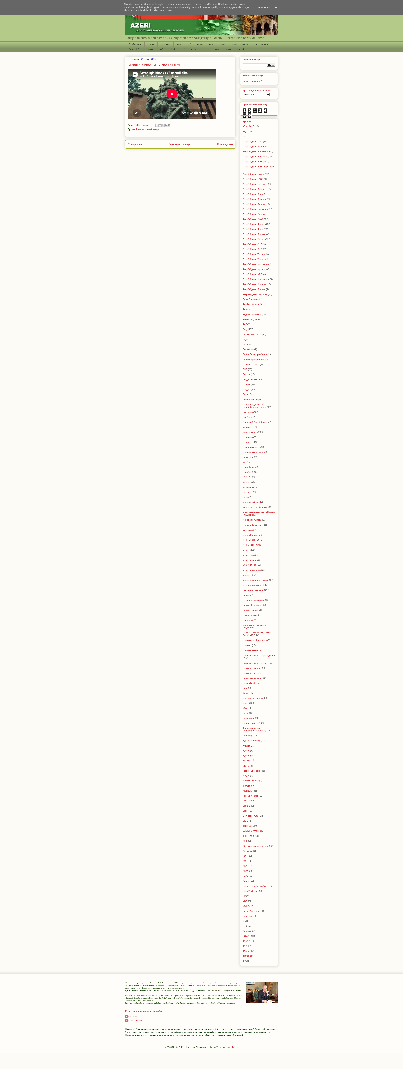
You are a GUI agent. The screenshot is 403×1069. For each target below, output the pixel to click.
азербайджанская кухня (255, 294)
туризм (246, 745)
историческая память (254, 452)
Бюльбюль (248, 349)
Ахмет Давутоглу (251, 319)
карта (179, 44)
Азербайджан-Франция (255, 269)
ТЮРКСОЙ (248, 760)
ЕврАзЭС (247, 417)
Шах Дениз (248, 800)
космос (246, 482)
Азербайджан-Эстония (254, 284)
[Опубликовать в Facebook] (165, 125)
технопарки (249, 718)
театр (245, 713)
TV (189, 44)
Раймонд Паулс (251, 673)
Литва (246, 497)
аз (244, 136)
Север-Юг (248, 693)
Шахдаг (246, 805)
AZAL (245, 876)
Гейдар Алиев (250, 379)
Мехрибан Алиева (252, 520)
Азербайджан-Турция (254, 254)
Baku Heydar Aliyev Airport (256, 886)
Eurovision (248, 916)
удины (246, 765)
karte (173, 49)
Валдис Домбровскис (253, 359)
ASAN (246, 871)
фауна (246, 775)
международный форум (255, 507)
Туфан (246, 750)
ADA (245, 856)
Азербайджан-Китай (253, 219)
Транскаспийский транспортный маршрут (255, 729)
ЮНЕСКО (248, 850)
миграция (248, 530)
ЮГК (245, 841)
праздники (165, 44)
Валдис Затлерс (251, 364)
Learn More (263, 7)
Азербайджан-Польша (254, 234)
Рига (245, 688)
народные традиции (253, 590)
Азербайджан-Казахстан (255, 209)
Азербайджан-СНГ (252, 244)
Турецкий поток (251, 740)
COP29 (246, 906)
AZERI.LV (132, 1016)
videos (217, 49)
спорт (246, 703)
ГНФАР (246, 384)
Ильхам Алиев (250, 432)
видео (223, 44)
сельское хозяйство (253, 698)
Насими (247, 595)
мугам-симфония (252, 570)
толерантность (250, 723)
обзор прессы (250, 615)
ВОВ (245, 369)
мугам (246, 550)
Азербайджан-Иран (253, 194)
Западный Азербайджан (255, 422)
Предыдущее (225, 144)
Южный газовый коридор (255, 846)
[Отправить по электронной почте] (157, 125)
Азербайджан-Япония (254, 289)
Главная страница (179, 144)
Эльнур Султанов (252, 831)
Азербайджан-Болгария (255, 161)
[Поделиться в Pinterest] (168, 125)
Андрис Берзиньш (252, 314)
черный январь (152, 129)
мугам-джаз (249, 555)
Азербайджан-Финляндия (256, 264)
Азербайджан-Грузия (253, 174)
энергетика (248, 836)
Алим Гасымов (250, 299)
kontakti (240, 49)
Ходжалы (247, 791)
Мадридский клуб (252, 502)
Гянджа (246, 389)
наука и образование (253, 600)
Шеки (245, 811)
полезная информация (255, 640)
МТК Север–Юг (251, 545)
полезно (247, 645)
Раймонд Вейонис (252, 668)
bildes (204, 49)
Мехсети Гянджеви (252, 525)
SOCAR (246, 936)
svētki (162, 49)
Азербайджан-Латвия (254, 224)
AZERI (246, 881)
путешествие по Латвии (255, 663)
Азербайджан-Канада (254, 214)
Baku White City (250, 891)
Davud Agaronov (251, 911)
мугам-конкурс (250, 560)
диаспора (248, 412)
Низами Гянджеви (252, 605)
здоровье (247, 427)
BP (244, 896)
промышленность (252, 650)
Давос (246, 394)
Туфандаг (248, 755)
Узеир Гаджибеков (252, 771)
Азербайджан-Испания (254, 199)
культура (247, 487)
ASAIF (246, 866)
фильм (246, 785)
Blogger (234, 1047)
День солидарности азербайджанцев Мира (254, 405)
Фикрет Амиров (251, 780)
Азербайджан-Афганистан (256, 151)
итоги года (248, 457)
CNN (245, 901)
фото (211, 44)
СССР (246, 708)
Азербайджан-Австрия (254, 146)
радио (200, 44)
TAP (245, 946)
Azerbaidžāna (135, 49)
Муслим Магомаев (252, 585)
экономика (248, 825)
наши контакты (261, 44)
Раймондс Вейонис (253, 678)
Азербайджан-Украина (254, 259)
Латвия (151, 44)
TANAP (246, 941)
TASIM (246, 951)
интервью (248, 437)
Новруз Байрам (251, 610)
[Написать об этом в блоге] (160, 125)
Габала (246, 374)
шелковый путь (250, 816)
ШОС (245, 821)
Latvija (150, 49)
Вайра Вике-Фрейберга (255, 354)
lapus (228, 49)
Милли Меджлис (251, 535)
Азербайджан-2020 (252, 141)
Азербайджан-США (252, 249)
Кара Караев (249, 467)
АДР (245, 131)
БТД (245, 339)
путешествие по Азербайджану (259, 655)
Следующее (135, 144)
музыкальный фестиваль (255, 580)
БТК (245, 344)
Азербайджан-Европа (254, 184)
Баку (245, 329)
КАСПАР (247, 477)
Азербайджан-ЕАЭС (253, 179)
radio (193, 49)
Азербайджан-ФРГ (252, 274)
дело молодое (250, 399)
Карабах (140, 129)
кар (244, 462)
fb (244, 921)
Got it (276, 7)
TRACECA (248, 956)
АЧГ (245, 324)
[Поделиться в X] (163, 125)
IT (244, 926)
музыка (246, 575)
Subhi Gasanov (135, 1020)
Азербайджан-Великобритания (259, 166)
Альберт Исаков (251, 304)
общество (248, 620)
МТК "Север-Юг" (251, 540)
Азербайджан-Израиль (254, 189)
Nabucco (247, 931)
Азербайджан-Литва (253, 229)
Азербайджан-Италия (254, 204)
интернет (247, 442)
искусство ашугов (252, 447)
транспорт (248, 735)
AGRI (245, 861)
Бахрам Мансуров (252, 334)
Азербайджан (135, 44)
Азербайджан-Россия (254, 239)
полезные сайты (240, 44)
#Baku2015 (248, 126)
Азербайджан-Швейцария (256, 279)
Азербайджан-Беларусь (255, 156)
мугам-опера (249, 565)
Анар (245, 309)
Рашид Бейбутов (251, 683)
